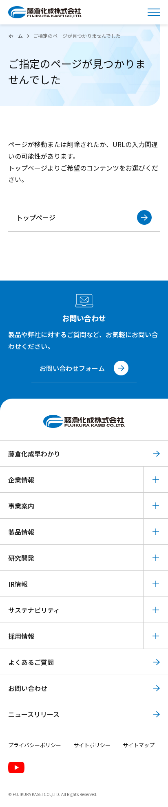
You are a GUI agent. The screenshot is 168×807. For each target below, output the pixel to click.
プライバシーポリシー (34, 745)
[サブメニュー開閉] (156, 479)
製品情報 (21, 532)
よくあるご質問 (31, 662)
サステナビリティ (34, 610)
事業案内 (21, 506)
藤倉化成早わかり (34, 453)
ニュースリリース (34, 714)
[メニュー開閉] (153, 12)
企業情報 (21, 480)
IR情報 (18, 584)
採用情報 (21, 636)
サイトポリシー (92, 745)
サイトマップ (139, 745)
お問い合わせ (27, 688)
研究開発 (21, 558)
